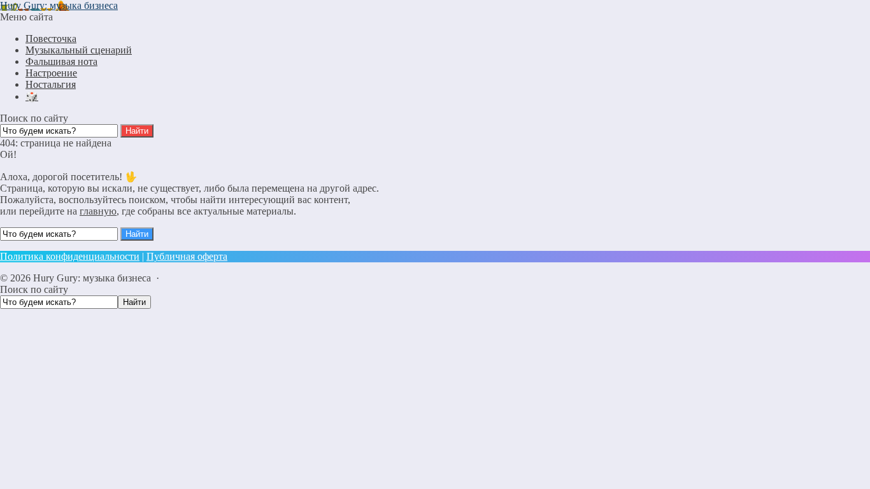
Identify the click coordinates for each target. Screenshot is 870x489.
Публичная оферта (186, 256)
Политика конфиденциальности (69, 256)
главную (98, 211)
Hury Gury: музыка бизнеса (59, 5)
